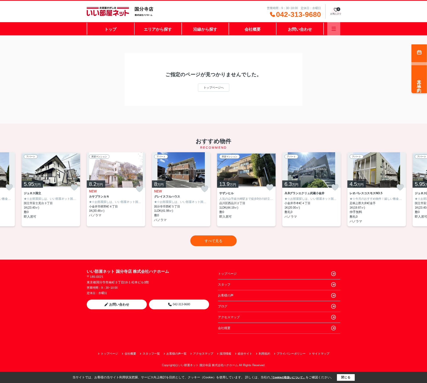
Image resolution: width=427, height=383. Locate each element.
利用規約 (264, 353)
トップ (111, 29)
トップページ (227, 273)
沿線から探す (205, 29)
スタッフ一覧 (151, 353)
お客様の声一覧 (176, 353)
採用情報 (225, 353)
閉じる (345, 377)
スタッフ (224, 284)
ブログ (222, 306)
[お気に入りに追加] (9, 187)
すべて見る (213, 241)
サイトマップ (320, 353)
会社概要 (253, 29)
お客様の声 (226, 295)
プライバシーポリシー (291, 353)
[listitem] (116, 189)
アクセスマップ (229, 317)
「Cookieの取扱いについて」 (288, 377)
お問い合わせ (300, 29)
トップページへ (213, 87)
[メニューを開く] (333, 28)
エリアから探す (158, 29)
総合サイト (245, 353)
